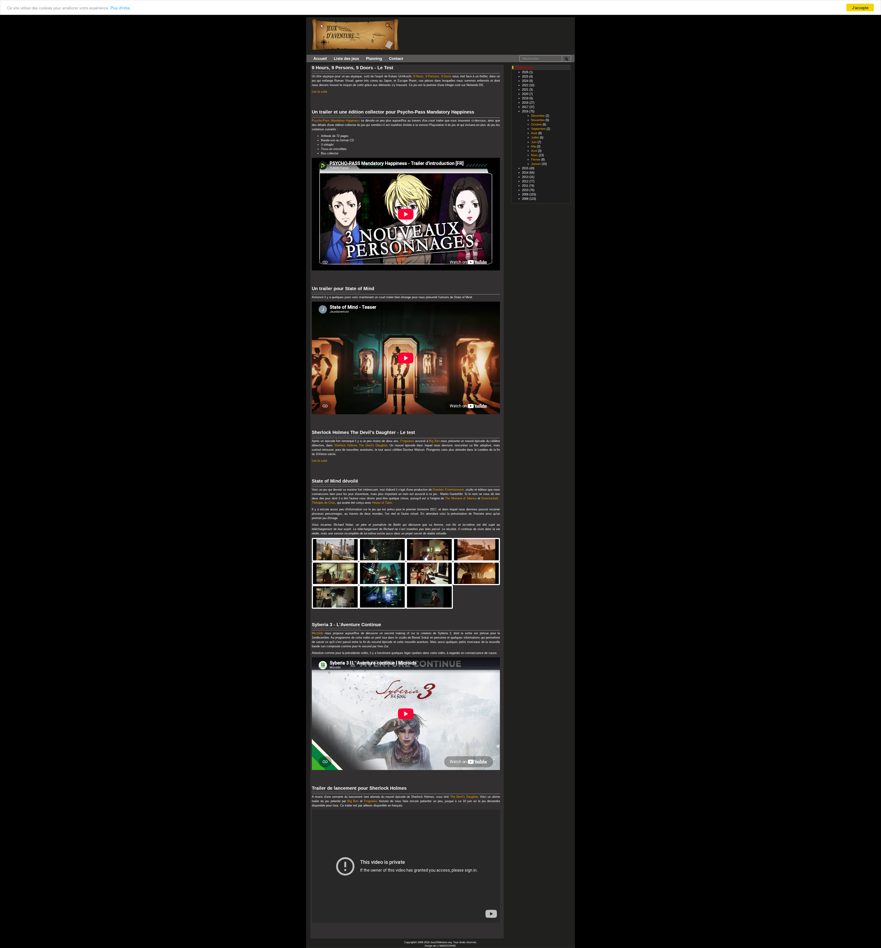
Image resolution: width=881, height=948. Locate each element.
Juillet (535, 137)
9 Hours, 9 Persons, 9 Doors (432, 76)
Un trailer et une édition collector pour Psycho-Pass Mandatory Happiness (393, 111)
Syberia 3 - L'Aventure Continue (346, 624)
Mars (534, 155)
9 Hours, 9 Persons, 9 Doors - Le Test (352, 67)
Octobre (536, 124)
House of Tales (382, 502)
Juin (534, 142)
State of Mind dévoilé (335, 481)
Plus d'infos (120, 8)
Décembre (538, 115)
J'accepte (860, 7)
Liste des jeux (346, 58)
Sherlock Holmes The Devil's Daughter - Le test (363, 432)
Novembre (538, 120)
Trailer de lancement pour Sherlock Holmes (359, 788)
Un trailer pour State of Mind (343, 288)
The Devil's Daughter (464, 796)
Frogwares (407, 441)
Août (534, 133)
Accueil (320, 58)
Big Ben (434, 441)
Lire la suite (319, 91)
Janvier (536, 164)
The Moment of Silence (461, 498)
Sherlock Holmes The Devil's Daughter (360, 445)
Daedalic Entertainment (448, 489)
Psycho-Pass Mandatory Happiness (336, 120)
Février (535, 159)
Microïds (317, 633)
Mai (533, 146)
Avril (534, 151)
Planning (374, 58)
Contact (396, 58)
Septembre (538, 129)
